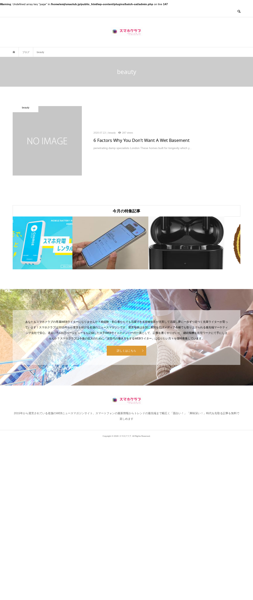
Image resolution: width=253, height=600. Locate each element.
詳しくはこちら (126, 350)
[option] (51, 242)
